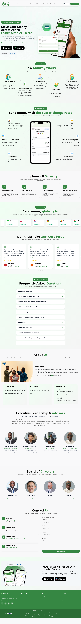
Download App (75, 3)
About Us (47, 3)
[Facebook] (2, 603)
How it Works (20, 3)
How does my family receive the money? (28, 312)
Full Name (44, 519)
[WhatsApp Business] (12, 603)
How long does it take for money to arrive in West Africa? (32, 301)
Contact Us (53, 3)
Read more (6, 257)
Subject (44, 532)
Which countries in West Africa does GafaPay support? (31, 306)
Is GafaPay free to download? (25, 291)
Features (27, 3)
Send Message (61, 551)
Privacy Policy (44, 596)
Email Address (45, 526)
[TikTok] (9, 603)
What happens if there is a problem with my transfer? (31, 338)
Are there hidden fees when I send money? (28, 296)
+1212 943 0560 (67, 598)
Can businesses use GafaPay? (25, 327)
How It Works (24, 600)
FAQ (43, 3)
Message (44, 538)
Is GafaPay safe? (22, 322)
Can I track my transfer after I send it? (27, 343)
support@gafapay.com (68, 596)
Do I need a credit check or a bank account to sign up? (31, 317)
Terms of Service (45, 598)
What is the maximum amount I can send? (28, 332)
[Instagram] (5, 603)
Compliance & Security (35, 3)
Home (22, 596)
